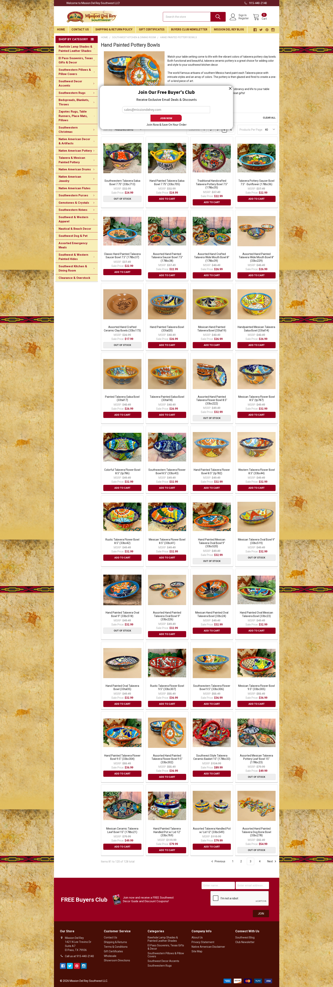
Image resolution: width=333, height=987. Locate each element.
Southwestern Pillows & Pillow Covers (75, 72)
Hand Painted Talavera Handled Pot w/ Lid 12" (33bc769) (167, 832)
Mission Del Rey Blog (229, 29)
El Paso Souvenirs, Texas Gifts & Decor (76, 60)
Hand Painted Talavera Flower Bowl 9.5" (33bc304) (122, 757)
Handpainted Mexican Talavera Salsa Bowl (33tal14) (256, 328)
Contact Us (80, 29)
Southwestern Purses (73, 195)
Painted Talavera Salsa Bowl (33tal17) (122, 398)
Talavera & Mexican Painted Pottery (72, 160)
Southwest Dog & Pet (73, 236)
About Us (197, 937)
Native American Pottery (75, 150)
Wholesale (110, 956)
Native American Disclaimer (208, 946)
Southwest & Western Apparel (73, 219)
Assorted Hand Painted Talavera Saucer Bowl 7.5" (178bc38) (167, 257)
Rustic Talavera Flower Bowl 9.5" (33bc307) (167, 687)
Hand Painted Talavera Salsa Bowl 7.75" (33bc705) (167, 182)
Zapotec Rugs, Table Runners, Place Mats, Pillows (73, 116)
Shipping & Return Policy (113, 29)
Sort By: (108, 129)
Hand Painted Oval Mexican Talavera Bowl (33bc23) (256, 614)
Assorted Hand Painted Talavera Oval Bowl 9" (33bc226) (167, 616)
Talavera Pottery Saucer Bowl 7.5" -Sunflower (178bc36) (256, 182)
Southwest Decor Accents (70, 83)
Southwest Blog (245, 937)
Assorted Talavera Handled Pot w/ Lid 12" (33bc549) (212, 830)
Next (270, 861)
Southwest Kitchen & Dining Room (73, 268)
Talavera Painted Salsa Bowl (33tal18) (167, 398)
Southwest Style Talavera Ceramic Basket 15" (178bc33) (211, 757)
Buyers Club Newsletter (189, 29)
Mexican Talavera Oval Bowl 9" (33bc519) (256, 541)
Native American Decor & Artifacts (74, 141)
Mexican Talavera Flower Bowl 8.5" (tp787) (256, 398)
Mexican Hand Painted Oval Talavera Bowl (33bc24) (211, 614)
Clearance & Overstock (74, 278)
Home (61, 29)
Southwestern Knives (73, 210)
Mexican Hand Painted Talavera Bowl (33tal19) (211, 328)
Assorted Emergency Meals (73, 245)
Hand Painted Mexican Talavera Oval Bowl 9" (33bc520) (211, 543)
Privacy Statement (203, 942)
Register (244, 18)
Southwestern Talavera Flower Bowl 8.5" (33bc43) (167, 471)
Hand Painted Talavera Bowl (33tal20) (167, 328)
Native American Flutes (74, 188)
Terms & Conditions (116, 946)
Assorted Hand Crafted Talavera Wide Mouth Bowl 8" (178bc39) (211, 257)
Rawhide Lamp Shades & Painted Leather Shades (75, 49)
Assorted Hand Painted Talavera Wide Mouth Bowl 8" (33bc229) (256, 257)
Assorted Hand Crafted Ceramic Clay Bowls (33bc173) (122, 328)
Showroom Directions (117, 960)
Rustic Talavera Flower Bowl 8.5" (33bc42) (122, 541)
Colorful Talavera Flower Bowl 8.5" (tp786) (122, 471)
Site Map (197, 951)
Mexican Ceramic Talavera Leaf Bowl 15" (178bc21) (122, 830)
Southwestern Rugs (72, 93)
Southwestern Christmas (68, 130)
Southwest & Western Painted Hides (73, 257)
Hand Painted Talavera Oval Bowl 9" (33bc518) (122, 614)
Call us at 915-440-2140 (79, 956)
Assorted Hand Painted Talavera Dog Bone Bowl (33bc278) (256, 832)
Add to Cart (167, 198)
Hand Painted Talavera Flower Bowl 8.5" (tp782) (212, 471)
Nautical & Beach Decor (75, 228)
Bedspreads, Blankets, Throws (74, 102)
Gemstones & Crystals (74, 202)
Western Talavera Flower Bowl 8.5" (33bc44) (256, 471)
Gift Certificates (152, 29)
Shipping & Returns (115, 942)
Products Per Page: (251, 129)
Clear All (269, 117)
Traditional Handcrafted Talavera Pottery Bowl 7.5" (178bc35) (212, 184)
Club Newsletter (245, 942)
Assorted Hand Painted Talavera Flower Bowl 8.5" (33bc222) (211, 400)
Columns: (194, 129)
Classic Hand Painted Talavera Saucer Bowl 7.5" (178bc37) (122, 255)
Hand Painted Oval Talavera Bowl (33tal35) (122, 687)
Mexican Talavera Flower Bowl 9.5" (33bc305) (256, 687)
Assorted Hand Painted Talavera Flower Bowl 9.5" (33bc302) (166, 759)
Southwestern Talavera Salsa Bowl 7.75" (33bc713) (122, 182)
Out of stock (122, 198)
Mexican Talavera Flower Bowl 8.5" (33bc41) (167, 541)
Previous (219, 861)
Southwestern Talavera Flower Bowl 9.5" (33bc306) (211, 687)
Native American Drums (75, 169)
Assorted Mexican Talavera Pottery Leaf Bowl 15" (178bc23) (256, 759)
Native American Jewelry (70, 179)
